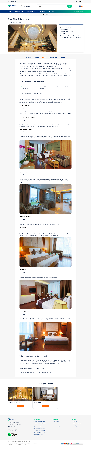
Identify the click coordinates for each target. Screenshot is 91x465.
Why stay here (53, 57)
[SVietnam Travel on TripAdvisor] (76, 1)
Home (43, 14)
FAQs (55, 425)
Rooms (44, 57)
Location (62, 57)
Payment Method (57, 426)
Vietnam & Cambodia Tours (40, 423)
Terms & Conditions (77, 423)
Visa (54, 423)
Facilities (37, 57)
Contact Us (75, 426)
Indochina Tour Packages (39, 432)
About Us (75, 421)
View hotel (20, 406)
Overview (28, 57)
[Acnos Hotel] (45, 394)
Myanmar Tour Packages (39, 428)
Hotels (47, 14)
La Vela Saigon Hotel (14, 402)
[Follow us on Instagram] (12, 430)
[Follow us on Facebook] (9, 430)
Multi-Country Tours (38, 434)
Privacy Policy (76, 425)
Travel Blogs (56, 421)
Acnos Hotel (37, 402)
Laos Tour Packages (38, 426)
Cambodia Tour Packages (39, 425)
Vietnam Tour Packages (39, 421)
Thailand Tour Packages (39, 430)
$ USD (80, 1)
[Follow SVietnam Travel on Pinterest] (16, 430)
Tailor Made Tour (38, 436)
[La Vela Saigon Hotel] (20, 394)
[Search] (69, 6)
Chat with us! (13, 1)
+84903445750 (17, 424)
